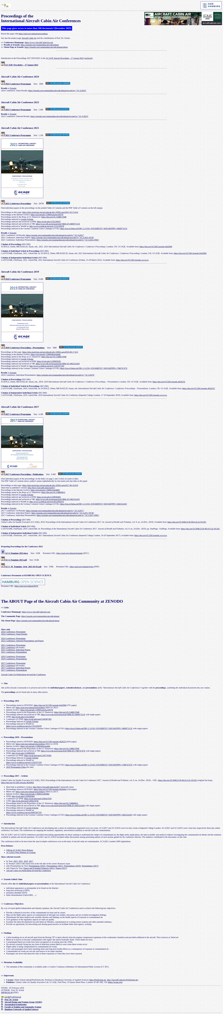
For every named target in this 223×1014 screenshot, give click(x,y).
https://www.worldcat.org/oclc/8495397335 (24, 812)
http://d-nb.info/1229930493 (23, 796)
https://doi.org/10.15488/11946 (53, 357)
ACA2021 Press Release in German (21, 852)
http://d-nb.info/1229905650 (23, 753)
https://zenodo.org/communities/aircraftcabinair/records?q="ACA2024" (57, 90)
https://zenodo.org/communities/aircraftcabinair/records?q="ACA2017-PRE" (68, 515)
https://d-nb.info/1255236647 (49, 221)
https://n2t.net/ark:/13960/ (30, 710)
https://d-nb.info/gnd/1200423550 (37, 799)
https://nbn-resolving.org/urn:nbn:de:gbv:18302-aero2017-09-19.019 (50, 485)
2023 (15, 861)
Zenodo (13, 88)
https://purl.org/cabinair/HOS (26, 586)
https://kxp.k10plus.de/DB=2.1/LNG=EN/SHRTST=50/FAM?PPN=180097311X (93, 228)
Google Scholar (27, 219)
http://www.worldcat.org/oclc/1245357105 (46, 366)
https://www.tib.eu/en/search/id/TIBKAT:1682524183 (58, 364)
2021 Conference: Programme (13, 645)
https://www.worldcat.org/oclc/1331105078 (24, 726)
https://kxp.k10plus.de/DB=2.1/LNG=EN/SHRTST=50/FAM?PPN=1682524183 (93, 504)
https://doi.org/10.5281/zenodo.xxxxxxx (132, 260)
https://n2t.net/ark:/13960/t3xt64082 (45, 490)
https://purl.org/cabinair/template (69, 553)
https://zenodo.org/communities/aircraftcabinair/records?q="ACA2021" (55, 235)
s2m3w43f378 (47, 710)
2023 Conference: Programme (13, 638)
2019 (26, 861)
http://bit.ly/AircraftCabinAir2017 (41, 488)
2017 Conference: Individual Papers (15, 668)
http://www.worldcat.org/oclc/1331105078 (46, 226)
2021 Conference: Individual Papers (15, 650)
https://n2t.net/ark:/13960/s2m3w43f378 (47, 215)
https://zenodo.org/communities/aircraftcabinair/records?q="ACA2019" (66, 375)
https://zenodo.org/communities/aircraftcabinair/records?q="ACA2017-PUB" (62, 513)
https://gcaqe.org (115, 982)
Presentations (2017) (90, 866)
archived (88, 58)
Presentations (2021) (54, 866)
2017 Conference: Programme (13, 663)
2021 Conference (8, 647)
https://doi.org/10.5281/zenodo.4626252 (169, 382)
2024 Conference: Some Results (14, 634)
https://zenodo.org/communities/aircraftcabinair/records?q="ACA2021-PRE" (68, 240)
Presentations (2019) (72, 866)
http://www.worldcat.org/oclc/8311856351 (46, 502)
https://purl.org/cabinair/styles (82, 567)
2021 (21, 861)
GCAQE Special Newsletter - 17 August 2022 (65, 58)
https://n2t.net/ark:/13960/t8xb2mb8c (46, 354)
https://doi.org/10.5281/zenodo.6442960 (156, 247)
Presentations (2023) (37, 866)
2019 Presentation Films (16, 767)
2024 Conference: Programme (13, 632)
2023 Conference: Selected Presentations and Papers (22, 641)
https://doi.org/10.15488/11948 (53, 217)
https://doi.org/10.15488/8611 (53, 492)
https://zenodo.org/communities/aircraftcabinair (40, 45)
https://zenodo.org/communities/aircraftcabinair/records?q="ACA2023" (59, 116)
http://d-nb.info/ (18, 717)
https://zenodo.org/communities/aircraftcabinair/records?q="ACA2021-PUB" (62, 237)
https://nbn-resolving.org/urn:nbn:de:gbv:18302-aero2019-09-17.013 (50, 352)
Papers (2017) (61, 868)
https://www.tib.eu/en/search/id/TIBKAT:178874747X (63, 751)
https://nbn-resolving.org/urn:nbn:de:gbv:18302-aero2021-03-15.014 (50, 212)
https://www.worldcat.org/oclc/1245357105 (24, 762)
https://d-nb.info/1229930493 (49, 497)
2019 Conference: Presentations (14, 659)
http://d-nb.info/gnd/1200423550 (25, 801)
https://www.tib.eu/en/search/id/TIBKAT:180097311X (58, 224)
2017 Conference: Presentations (14, 670)
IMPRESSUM (7, 992)
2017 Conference (8, 665)
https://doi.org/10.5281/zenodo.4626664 (17, 783)
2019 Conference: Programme (13, 656)
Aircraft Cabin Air (29, 38)
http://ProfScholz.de (98, 980)
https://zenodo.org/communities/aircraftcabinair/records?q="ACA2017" (55, 511)
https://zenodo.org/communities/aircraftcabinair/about (46, 47)
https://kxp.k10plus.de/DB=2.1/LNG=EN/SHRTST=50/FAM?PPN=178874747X (93, 368)
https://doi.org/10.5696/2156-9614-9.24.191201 (186, 522)
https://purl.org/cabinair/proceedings (33, 34)
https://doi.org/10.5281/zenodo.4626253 (50, 742)
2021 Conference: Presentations (14, 652)
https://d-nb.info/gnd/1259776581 (37, 755)
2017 (31, 861)
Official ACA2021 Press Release (19, 850)
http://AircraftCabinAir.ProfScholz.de (122, 980)
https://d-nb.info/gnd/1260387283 (37, 719)
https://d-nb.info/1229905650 (49, 361)
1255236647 (29, 717)
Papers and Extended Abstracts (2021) (39, 868)
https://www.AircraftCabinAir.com (39, 42)
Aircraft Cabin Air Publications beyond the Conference (23, 674)
